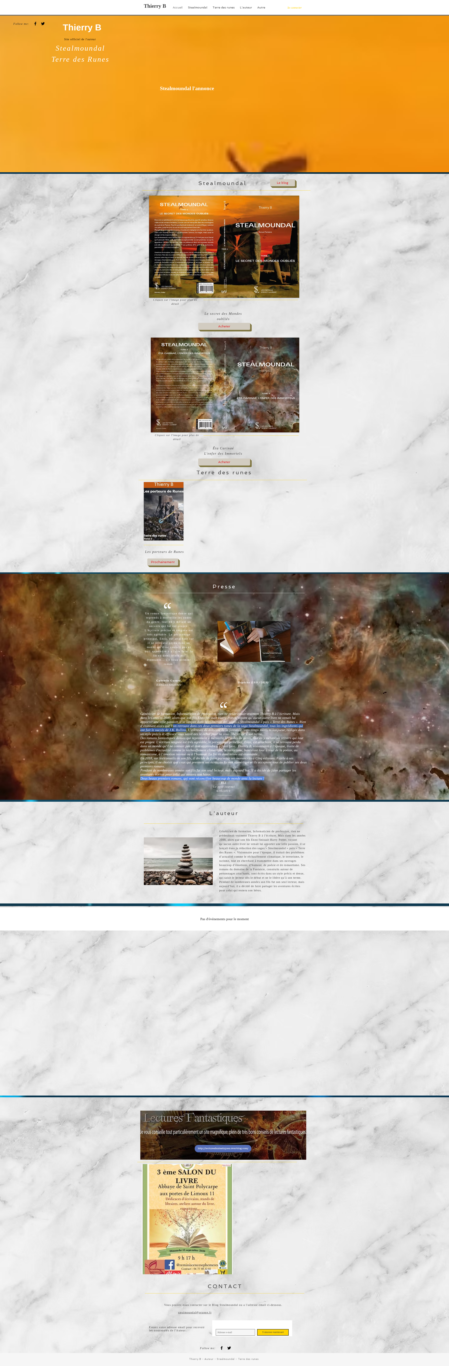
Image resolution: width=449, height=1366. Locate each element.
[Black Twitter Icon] (43, 23)
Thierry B (155, 6)
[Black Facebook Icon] (35, 23)
